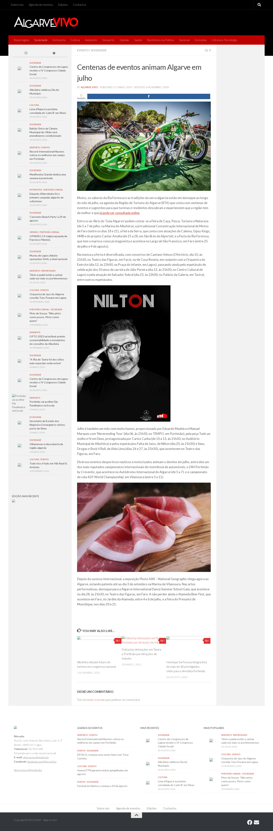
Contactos (79, 4)
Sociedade (41, 40)
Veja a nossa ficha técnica (28, 769)
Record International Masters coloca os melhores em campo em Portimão (47, 155)
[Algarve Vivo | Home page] (46, 22)
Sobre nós (17, 4)
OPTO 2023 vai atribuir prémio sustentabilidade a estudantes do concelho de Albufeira (47, 340)
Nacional (184, 40)
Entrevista (59, 40)
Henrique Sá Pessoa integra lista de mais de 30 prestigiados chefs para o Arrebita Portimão (186, 666)
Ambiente (91, 40)
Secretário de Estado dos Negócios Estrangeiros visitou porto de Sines (47, 424)
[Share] (148, 96)
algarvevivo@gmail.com (36, 757)
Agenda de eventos (41, 4)
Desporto (108, 40)
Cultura (75, 40)
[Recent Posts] (26, 53)
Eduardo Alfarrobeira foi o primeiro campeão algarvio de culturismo (47, 197)
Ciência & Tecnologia (224, 40)
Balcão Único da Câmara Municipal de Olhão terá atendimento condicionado (45, 132)
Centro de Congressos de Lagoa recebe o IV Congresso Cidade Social (49, 70)
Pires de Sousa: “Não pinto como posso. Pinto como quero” (45, 317)
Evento (83, 50)
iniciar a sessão (96, 699)
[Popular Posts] (54, 53)
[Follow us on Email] (256, 822)
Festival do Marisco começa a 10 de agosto (102, 785)
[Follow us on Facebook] (249, 822)
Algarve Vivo (89, 87)
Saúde (138, 40)
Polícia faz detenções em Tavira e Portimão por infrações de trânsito (141, 654)
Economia (201, 40)
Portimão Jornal (53, 189)
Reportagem (21, 40)
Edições (63, 4)
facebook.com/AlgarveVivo (41, 761)
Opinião (124, 40)
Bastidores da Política (160, 40)
